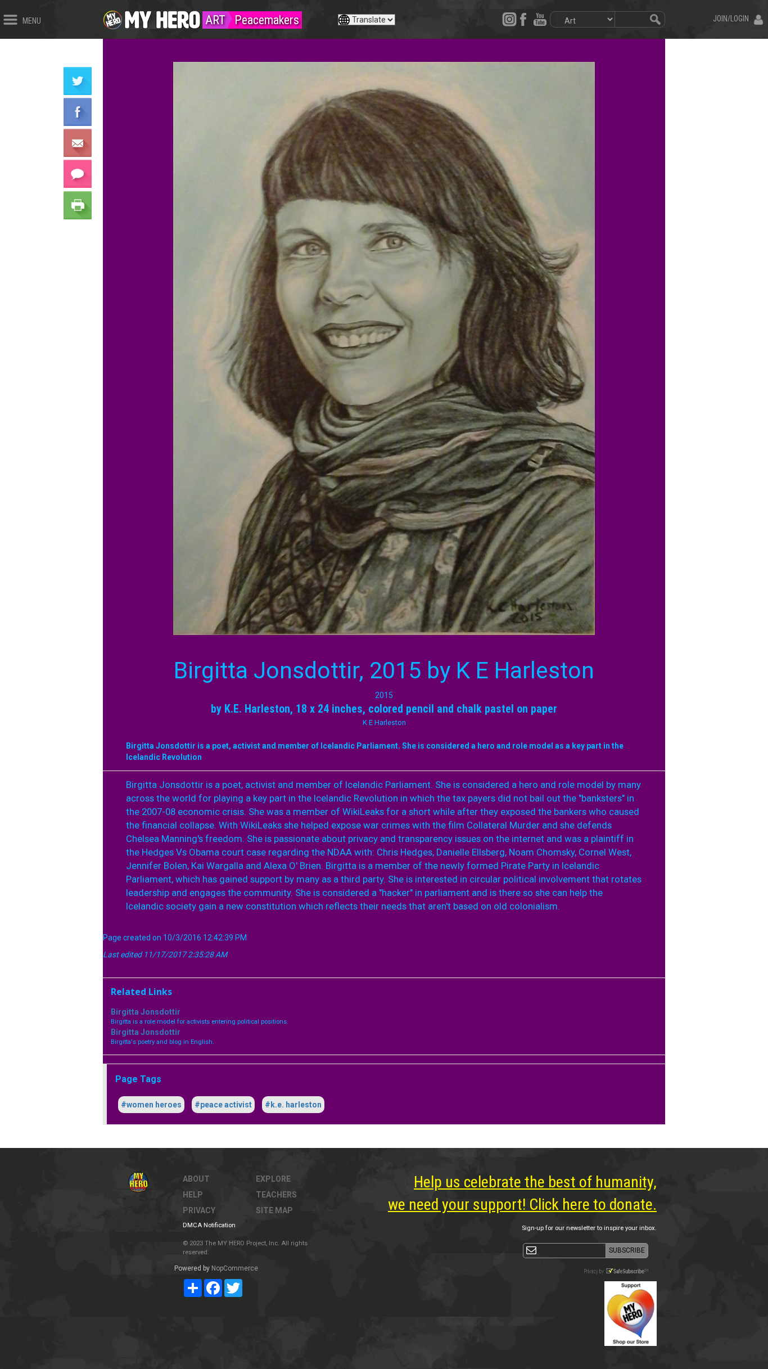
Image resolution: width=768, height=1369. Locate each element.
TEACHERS (276, 1194)
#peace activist (223, 1104)
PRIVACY (199, 1210)
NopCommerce (234, 1268)
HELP (193, 1194)
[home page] (162, 16)
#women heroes (151, 1104)
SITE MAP (274, 1210)
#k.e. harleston (293, 1104)
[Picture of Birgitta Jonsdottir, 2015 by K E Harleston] (384, 348)
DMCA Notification (209, 1225)
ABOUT (196, 1178)
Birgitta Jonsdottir (145, 1011)
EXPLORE (273, 1178)
